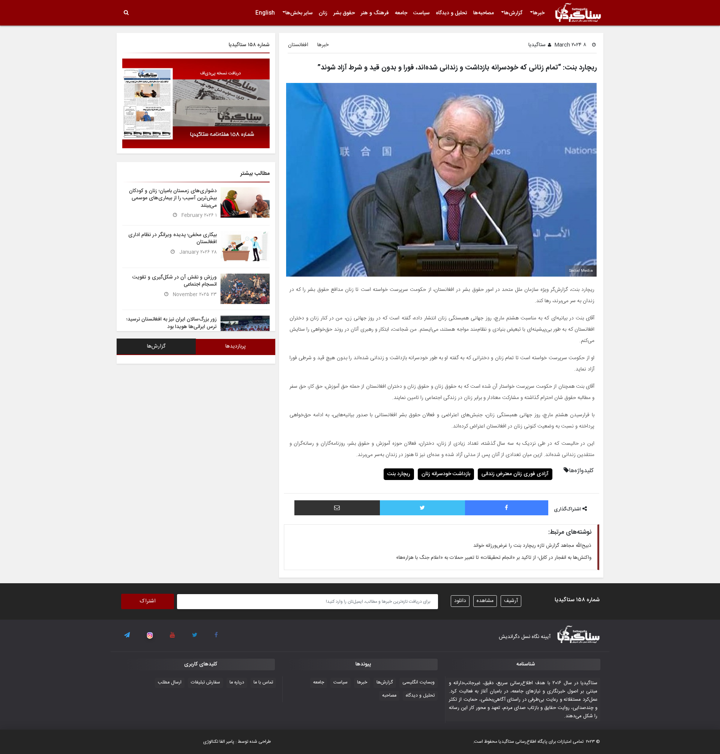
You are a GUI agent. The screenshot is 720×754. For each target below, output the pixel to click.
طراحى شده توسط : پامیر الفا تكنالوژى (237, 741)
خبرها (538, 13)
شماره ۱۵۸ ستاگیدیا (249, 45)
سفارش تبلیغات (205, 682)
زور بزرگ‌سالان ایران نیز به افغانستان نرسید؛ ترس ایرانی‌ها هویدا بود (171, 323)
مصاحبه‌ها (483, 13)
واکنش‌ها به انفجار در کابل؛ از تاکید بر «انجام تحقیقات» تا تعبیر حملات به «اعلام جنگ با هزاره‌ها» (493, 558)
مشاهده (485, 600)
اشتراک (148, 601)
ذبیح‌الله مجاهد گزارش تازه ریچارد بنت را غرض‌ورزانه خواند (532, 546)
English (265, 13)
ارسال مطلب (170, 682)
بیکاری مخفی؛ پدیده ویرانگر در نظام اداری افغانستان (172, 238)
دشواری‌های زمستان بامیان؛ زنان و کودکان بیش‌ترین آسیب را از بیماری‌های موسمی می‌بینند (173, 198)
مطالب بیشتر (255, 173)
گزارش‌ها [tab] (156, 346)
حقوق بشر (344, 13)
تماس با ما (263, 682)
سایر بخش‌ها (299, 13)
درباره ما (237, 682)
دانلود (460, 600)
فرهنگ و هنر (375, 13)
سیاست (421, 13)
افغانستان (298, 45)
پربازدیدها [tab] (235, 346)
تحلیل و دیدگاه (451, 13)
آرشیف (511, 600)
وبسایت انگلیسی (418, 682)
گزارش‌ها (513, 13)
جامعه (401, 13)
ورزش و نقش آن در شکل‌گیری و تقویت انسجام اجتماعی (174, 281)
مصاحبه (389, 696)
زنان (323, 13)
